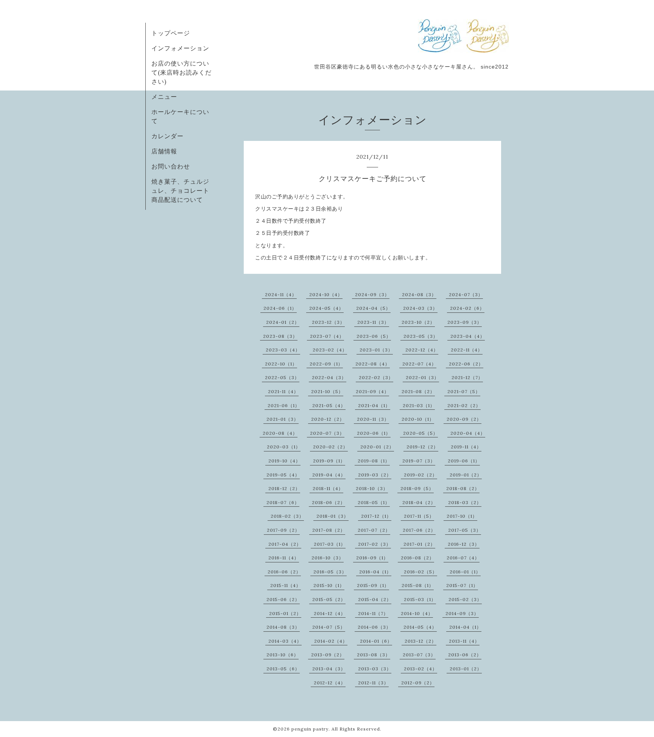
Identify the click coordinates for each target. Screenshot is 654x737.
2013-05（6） (283, 668)
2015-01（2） (285, 613)
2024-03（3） (420, 308)
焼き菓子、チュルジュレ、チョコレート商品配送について (180, 190)
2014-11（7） (373, 613)
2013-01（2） (466, 668)
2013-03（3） (374, 668)
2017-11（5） (419, 516)
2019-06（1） (464, 461)
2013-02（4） (420, 668)
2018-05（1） (374, 502)
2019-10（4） (284, 461)
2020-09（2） (464, 419)
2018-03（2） (464, 502)
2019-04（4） (329, 475)
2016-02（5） (420, 572)
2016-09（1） (372, 558)
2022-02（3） (376, 377)
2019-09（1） (329, 461)
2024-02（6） (467, 308)
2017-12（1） (376, 516)
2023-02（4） (330, 350)
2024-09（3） (372, 294)
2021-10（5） (327, 391)
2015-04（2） (374, 599)
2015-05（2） (329, 599)
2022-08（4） (372, 364)
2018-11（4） (328, 488)
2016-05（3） (330, 572)
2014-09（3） (462, 613)
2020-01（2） (377, 447)
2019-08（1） (374, 461)
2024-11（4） (281, 294)
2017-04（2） (284, 544)
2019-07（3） (418, 461)
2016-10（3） (327, 558)
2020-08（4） (280, 433)
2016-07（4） (463, 558)
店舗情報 (164, 151)
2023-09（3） (464, 322)
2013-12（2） (420, 641)
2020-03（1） (284, 447)
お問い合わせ (170, 166)
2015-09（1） (373, 585)
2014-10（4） (417, 613)
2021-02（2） (464, 405)
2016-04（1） (375, 572)
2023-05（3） (420, 336)
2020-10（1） (418, 419)
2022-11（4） (467, 350)
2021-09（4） (372, 391)
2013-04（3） (329, 668)
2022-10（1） (281, 364)
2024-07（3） (466, 294)
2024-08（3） (419, 294)
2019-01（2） (466, 475)
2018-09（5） (417, 488)
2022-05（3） (282, 377)
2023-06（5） (374, 336)
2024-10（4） (326, 294)
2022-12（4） (421, 350)
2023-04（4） (467, 336)
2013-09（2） (327, 654)
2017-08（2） (328, 530)
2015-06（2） (283, 599)
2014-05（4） (420, 627)
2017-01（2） (419, 544)
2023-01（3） (376, 350)
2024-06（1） (280, 308)
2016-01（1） (465, 572)
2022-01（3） (422, 377)
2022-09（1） (326, 364)
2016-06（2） (284, 572)
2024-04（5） (373, 308)
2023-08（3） (280, 336)
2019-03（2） (374, 475)
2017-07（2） (374, 530)
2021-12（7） (467, 377)
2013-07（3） (419, 654)
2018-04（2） (419, 502)
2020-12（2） (327, 419)
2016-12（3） (464, 544)
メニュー (164, 96)
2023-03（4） (283, 350)
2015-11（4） (285, 585)
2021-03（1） (419, 405)
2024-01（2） (282, 322)
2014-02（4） (330, 641)
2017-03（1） (330, 544)
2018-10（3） (372, 488)
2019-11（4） (466, 447)
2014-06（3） (374, 627)
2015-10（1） (328, 585)
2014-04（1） (465, 627)
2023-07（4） (327, 336)
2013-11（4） (464, 641)
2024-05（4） (326, 308)
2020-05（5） (420, 433)
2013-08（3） (373, 654)
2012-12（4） (330, 682)
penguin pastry (310, 729)
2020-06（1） (374, 433)
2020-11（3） (373, 419)
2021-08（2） (418, 391)
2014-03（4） (285, 641)
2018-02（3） (287, 516)
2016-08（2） (417, 558)
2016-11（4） (283, 558)
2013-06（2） (464, 654)
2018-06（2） (328, 502)
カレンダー (167, 136)
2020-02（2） (330, 447)
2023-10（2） (418, 322)
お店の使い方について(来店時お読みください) (181, 72)
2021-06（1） (284, 405)
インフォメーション (180, 48)
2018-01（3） (332, 516)
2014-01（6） (376, 641)
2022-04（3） (329, 377)
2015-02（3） (465, 599)
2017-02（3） (374, 544)
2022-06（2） (466, 364)
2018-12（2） (284, 488)
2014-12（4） (330, 613)
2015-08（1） (418, 585)
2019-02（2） (420, 475)
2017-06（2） (419, 530)
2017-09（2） (283, 530)
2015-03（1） (420, 599)
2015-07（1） (462, 585)
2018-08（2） (463, 488)
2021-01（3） (282, 419)
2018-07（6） (282, 502)
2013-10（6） (282, 654)
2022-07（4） (419, 364)
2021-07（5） (463, 391)
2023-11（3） (373, 322)
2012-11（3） (373, 682)
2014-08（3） (283, 627)
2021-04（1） (374, 405)
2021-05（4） (329, 405)
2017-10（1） (462, 516)
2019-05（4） (283, 475)
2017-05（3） (464, 530)
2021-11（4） (283, 391)
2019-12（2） (422, 447)
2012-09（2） (417, 682)
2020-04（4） (467, 433)
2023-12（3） (328, 322)
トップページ (170, 33)
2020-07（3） (327, 433)
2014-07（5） (328, 627)
